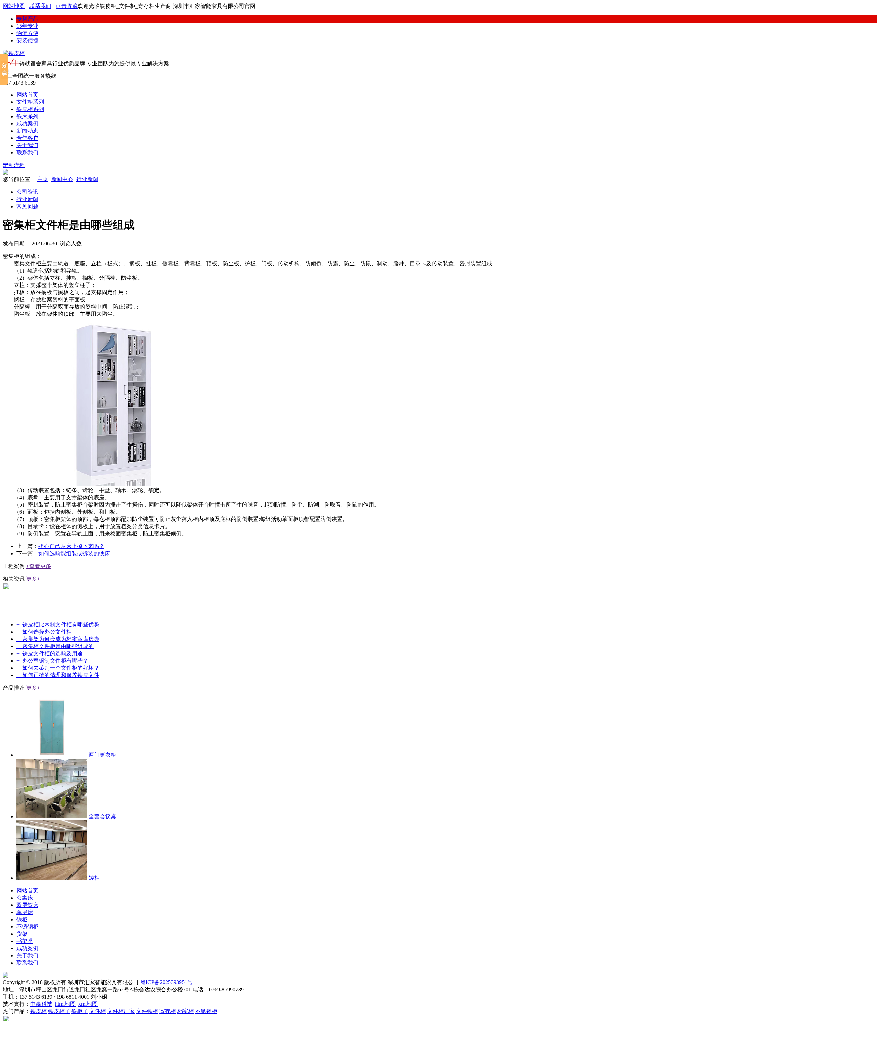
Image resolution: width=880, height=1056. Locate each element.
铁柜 (22, 919)
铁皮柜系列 (30, 109)
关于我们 (27, 145)
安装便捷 (27, 40)
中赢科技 (41, 1004)
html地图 (65, 1004)
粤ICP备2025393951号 (166, 982)
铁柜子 (80, 1011)
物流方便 (27, 33)
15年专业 (27, 26)
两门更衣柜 (102, 755)
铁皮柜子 (59, 1011)
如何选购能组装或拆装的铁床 (74, 553)
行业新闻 (87, 179)
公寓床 (24, 898)
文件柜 (97, 1011)
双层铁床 (27, 905)
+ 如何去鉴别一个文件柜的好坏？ (57, 668)
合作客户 (27, 138)
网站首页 (27, 95)
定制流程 (14, 165)
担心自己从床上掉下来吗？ (71, 546)
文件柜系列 (30, 102)
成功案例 (27, 123)
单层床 (24, 912)
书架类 (24, 941)
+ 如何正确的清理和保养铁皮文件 (57, 675)
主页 (42, 179)
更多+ (33, 579)
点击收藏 (67, 6)
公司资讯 (27, 192)
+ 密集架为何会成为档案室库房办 (57, 639)
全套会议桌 (102, 816)
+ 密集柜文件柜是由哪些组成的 (55, 646)
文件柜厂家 (121, 1011)
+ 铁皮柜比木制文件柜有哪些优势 (57, 624)
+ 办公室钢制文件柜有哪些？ (52, 661)
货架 (22, 934)
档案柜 (185, 1011)
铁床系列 (27, 116)
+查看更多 (38, 566)
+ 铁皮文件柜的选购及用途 (49, 653)
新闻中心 (62, 179)
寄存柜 (168, 1011)
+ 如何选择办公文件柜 (44, 632)
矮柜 (94, 878)
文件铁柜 (147, 1011)
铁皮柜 (38, 1011)
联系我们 (40, 6)
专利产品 (27, 19)
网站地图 (14, 6)
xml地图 (88, 1004)
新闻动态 (27, 131)
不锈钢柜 (27, 927)
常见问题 (27, 206)
